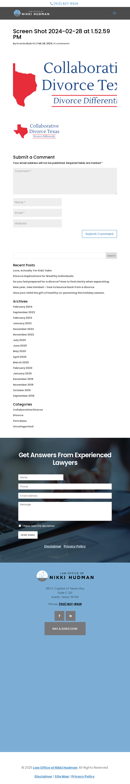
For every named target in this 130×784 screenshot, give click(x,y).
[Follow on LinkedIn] (70, 616)
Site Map (62, 776)
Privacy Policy (75, 546)
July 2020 (19, 340)
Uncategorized (23, 426)
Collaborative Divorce (28, 410)
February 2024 (22, 307)
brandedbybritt (26, 43)
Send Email (28, 535)
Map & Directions (65, 628)
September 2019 (23, 396)
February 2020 (22, 368)
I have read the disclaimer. (39, 526)
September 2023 (24, 312)
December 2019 (23, 379)
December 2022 (23, 329)
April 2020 (19, 357)
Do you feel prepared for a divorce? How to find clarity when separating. (61, 281)
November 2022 (23, 334)
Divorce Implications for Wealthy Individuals (43, 276)
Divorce (18, 415)
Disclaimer (52, 546)
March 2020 (21, 362)
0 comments (61, 43)
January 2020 (22, 373)
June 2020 (20, 345)
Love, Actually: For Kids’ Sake (32, 270)
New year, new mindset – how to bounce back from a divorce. (54, 287)
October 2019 (22, 390)
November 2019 (23, 385)
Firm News (20, 421)
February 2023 (22, 318)
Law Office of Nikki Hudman (55, 767)
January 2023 (22, 323)
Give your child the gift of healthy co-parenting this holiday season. (59, 293)
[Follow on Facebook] (59, 616)
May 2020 (19, 351)
